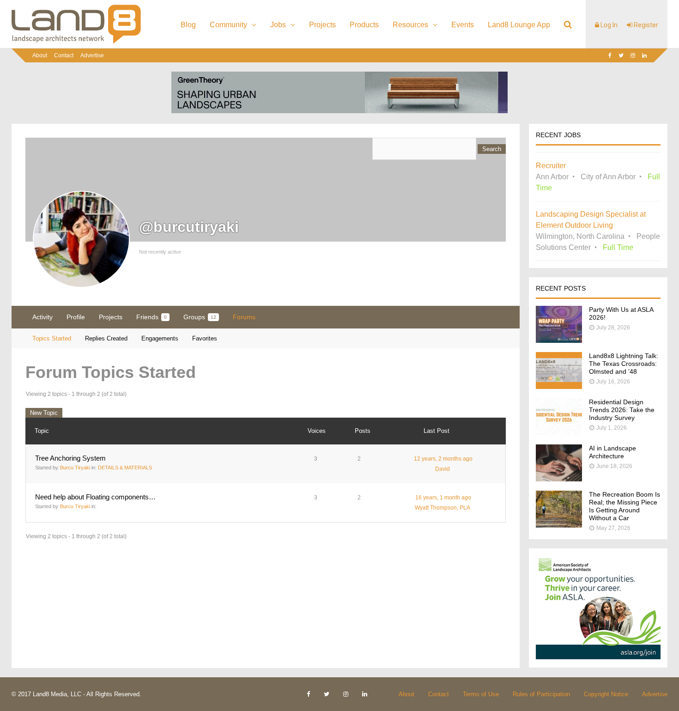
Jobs (278, 25)
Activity (42, 317)
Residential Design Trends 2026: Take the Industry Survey (622, 409)
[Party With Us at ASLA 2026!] (559, 340)
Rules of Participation (541, 694)
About (39, 55)
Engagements (159, 338)
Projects (322, 25)
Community (228, 25)
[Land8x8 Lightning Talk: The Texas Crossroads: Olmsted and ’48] (559, 386)
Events (462, 25)
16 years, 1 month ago (443, 497)
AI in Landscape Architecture (612, 452)
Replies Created (106, 338)
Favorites (204, 338)
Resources (410, 25)
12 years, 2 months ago (443, 459)
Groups (199, 317)
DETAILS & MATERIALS (125, 467)
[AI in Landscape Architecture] (559, 479)
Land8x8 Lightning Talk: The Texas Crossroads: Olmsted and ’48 (623, 363)
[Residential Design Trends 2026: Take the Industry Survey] (559, 433)
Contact (63, 55)
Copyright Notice (606, 694)
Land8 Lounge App (519, 25)
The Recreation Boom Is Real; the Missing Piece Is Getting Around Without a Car (624, 506)
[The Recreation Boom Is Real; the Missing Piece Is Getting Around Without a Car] (559, 525)
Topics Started (51, 338)
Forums (244, 317)
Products (364, 25)
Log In (608, 25)
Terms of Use (481, 694)
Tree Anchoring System (70, 458)
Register (645, 25)
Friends (151, 317)
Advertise (92, 55)
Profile (76, 317)
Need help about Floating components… (95, 497)
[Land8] (76, 42)
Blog (188, 25)
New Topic (44, 412)
